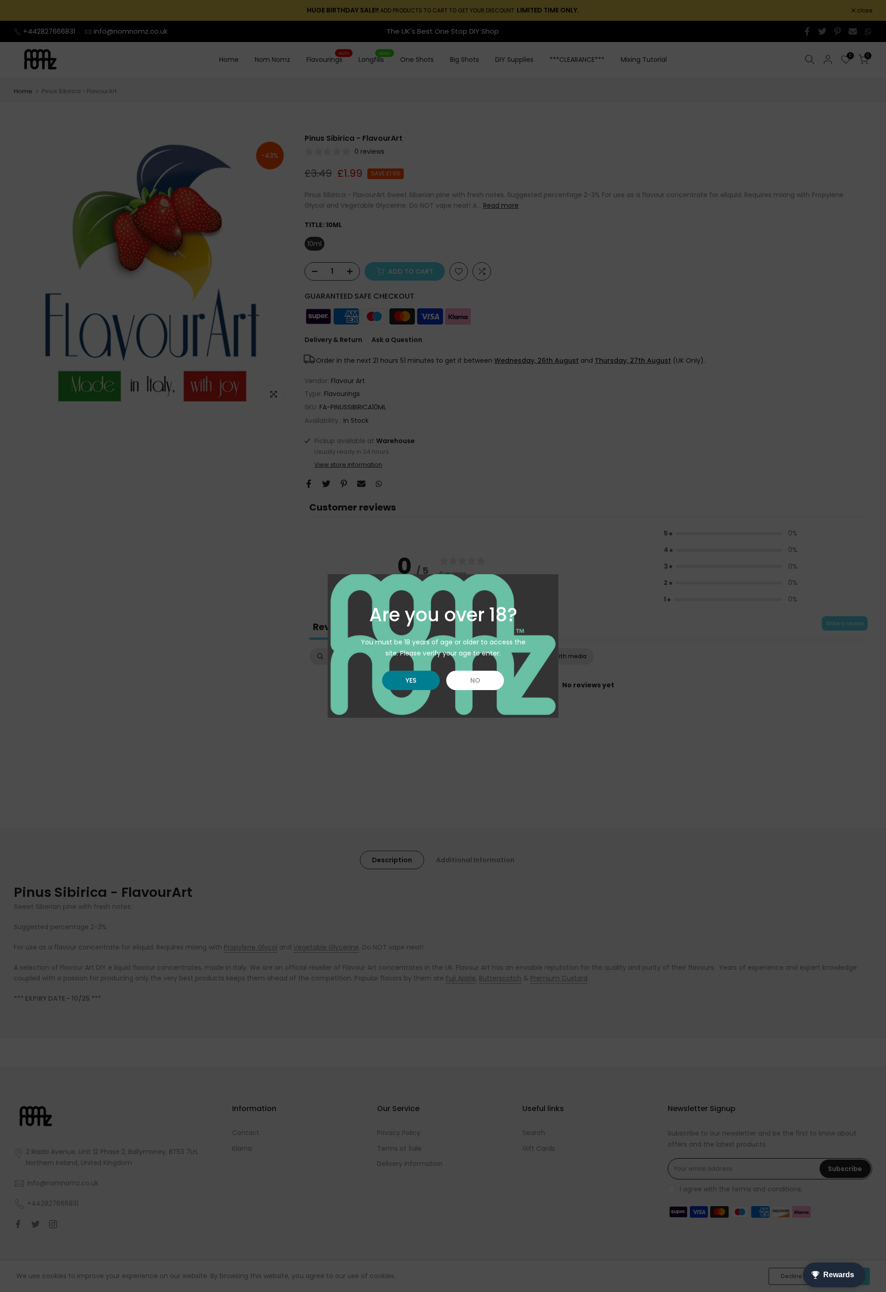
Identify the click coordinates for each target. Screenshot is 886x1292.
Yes (411, 680)
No (475, 680)
